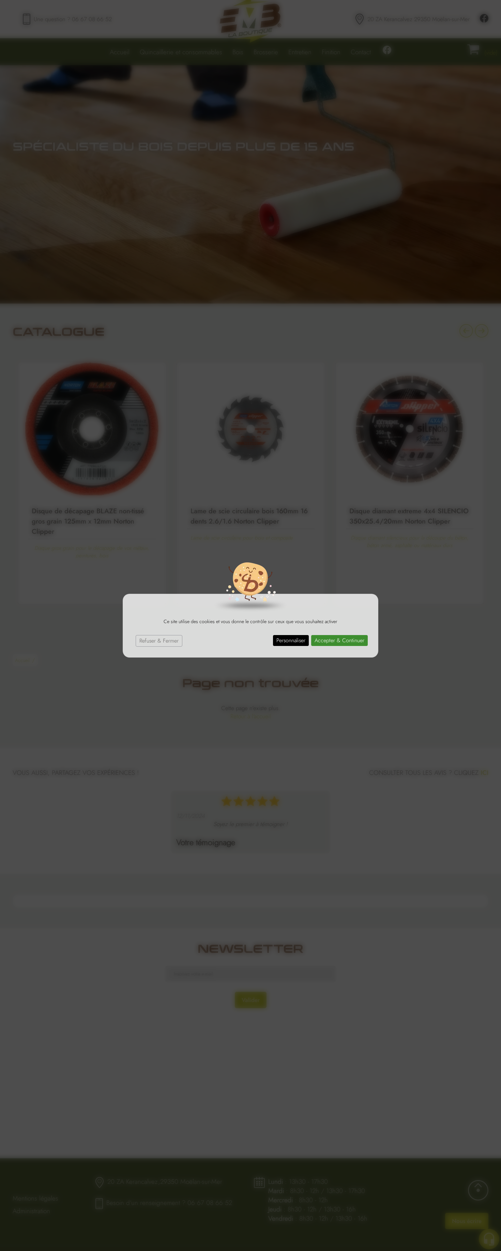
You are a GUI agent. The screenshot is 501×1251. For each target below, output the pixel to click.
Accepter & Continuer (339, 640)
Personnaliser (290, 640)
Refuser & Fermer (159, 641)
